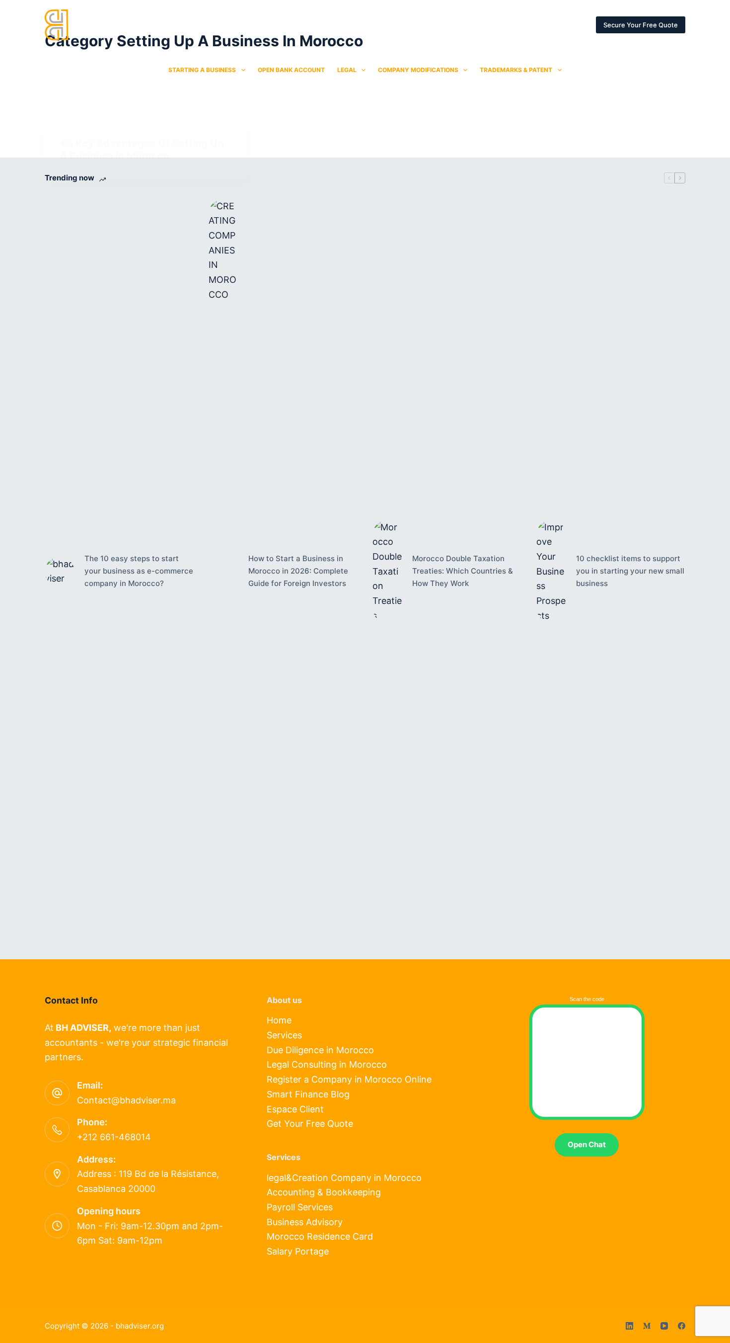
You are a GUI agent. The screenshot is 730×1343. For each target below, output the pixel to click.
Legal (347, 70)
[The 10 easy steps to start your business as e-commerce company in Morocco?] (59, 572)
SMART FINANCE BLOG (399, 24)
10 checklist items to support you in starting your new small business (630, 571)
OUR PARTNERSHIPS (490, 24)
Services (284, 1035)
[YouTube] (664, 1326)
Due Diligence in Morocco (320, 1050)
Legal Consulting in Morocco (327, 1064)
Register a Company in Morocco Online (349, 1079)
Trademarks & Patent (516, 70)
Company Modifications (418, 70)
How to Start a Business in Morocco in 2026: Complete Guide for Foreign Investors (298, 571)
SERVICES (197, 24)
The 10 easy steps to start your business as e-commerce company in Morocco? (138, 571)
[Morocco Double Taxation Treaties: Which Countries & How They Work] (387, 571)
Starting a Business (202, 70)
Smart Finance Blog (308, 1094)
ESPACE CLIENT (570, 24)
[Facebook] (681, 1326)
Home (279, 1020)
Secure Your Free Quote (640, 25)
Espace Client (295, 1109)
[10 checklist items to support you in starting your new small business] (551, 571)
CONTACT (323, 24)
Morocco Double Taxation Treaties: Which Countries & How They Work (462, 571)
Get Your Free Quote (310, 1123)
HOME (146, 24)
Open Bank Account (291, 70)
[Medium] (647, 1326)
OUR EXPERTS (260, 24)
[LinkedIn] (629, 1326)
